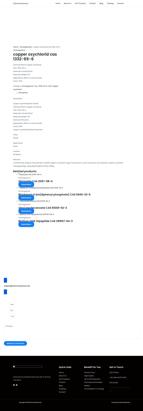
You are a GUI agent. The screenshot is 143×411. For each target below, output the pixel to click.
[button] (129, 3)
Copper (55, 86)
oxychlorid (17, 89)
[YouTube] (16, 385)
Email (6, 310)
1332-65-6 (43, 86)
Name (6, 304)
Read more (26, 184)
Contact (62, 392)
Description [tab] (23, 93)
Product (62, 382)
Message (7, 321)
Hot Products (64, 379)
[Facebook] (14, 385)
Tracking (62, 389)
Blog (61, 386)
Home (15, 47)
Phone (6, 316)
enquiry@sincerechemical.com (17, 286)
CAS (49, 86)
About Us (62, 376)
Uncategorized (26, 47)
